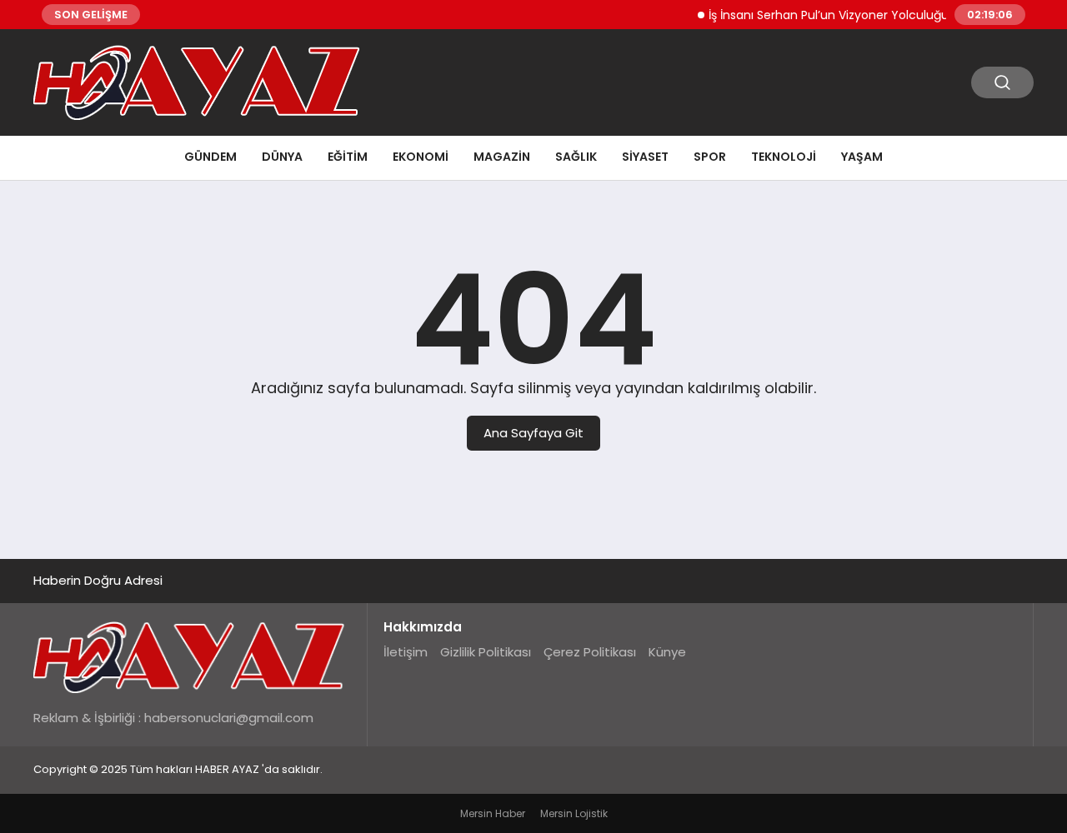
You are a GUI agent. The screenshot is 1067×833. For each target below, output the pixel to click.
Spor (710, 156)
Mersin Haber (492, 813)
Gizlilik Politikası (485, 652)
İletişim (405, 652)
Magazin (501, 156)
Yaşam (862, 156)
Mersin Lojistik (574, 813)
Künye (667, 652)
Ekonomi (420, 156)
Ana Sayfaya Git (533, 432)
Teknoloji (783, 156)
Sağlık (576, 156)
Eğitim (348, 156)
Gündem (210, 156)
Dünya (282, 156)
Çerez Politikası (590, 652)
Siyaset (645, 156)
